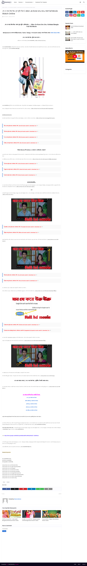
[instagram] (71, 15)
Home (3, 7)
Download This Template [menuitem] (41, 2)
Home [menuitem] (15, 2)
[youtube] (75, 15)
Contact (84, 564)
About (79, 564)
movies (8, 482)
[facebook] (67, 12)
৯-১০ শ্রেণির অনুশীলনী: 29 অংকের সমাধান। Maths (76, 32)
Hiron (6, 7)
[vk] (67, 15)
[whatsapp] (79, 15)
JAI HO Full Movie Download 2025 (77, 27)
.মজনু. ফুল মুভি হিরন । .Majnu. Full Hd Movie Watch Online (50, 519)
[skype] (82, 15)
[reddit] (79, 12)
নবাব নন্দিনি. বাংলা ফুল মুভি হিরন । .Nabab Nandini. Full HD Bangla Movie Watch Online (31, 519)
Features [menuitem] (20, 2)
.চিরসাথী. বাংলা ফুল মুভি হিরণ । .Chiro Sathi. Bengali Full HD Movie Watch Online (10, 519)
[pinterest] (82, 12)
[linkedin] (75, 12)
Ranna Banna (5, 16)
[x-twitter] (71, 12)
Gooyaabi (17, 564)
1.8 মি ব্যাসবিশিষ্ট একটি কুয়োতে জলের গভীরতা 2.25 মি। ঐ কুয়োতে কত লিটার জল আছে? (77, 39)
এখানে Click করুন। (55, 32)
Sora (7, 564)
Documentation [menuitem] (28, 2)
